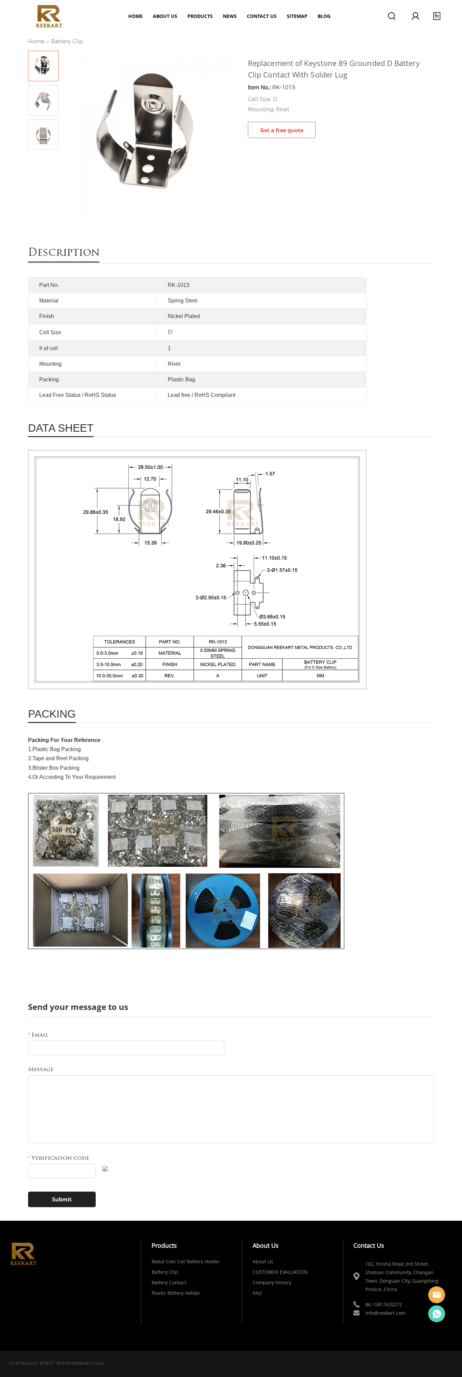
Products (200, 16)
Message (40, 1070)
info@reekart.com (385, 1313)
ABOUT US (165, 16)
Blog (324, 16)
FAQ (257, 1293)
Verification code (58, 1158)
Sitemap (297, 16)
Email (38, 1035)
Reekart (436, 1294)
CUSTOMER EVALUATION (280, 1272)
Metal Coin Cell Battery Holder (186, 1261)
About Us (263, 1261)
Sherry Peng (436, 1313)
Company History (272, 1282)
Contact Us (262, 16)
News (230, 16)
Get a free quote (281, 130)
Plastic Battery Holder (176, 1293)
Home (135, 16)
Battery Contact (169, 1282)
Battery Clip (67, 41)
